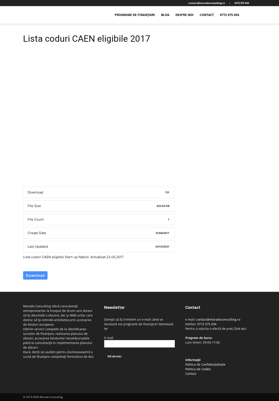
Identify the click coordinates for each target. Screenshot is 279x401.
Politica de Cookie (198, 369)
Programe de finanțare (135, 15)
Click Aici (239, 329)
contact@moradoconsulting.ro (218, 319)
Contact (207, 15)
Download (35, 275)
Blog (165, 15)
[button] (250, 15)
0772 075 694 (229, 15)
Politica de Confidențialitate (205, 364)
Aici (91, 356)
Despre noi (184, 15)
